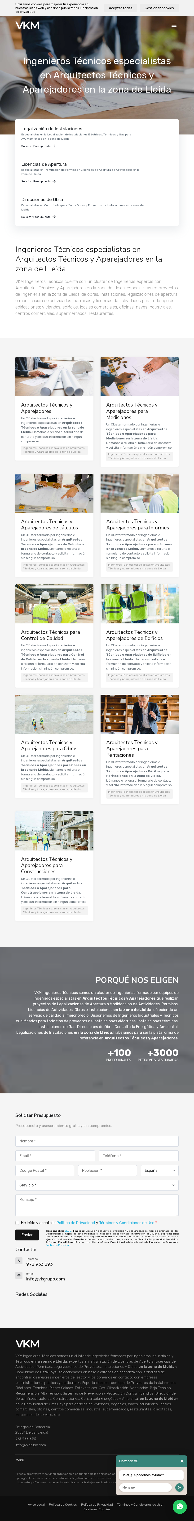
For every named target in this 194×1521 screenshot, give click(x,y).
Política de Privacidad (76, 1223)
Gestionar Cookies (97, 1509)
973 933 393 (25, 1438)
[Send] (179, 1487)
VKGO (68, 1231)
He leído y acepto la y (89, 1223)
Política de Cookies (63, 1504)
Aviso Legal (36, 1504)
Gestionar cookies (159, 8)
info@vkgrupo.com (30, 1445)
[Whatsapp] (180, 1507)
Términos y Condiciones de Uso (126, 1223)
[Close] (182, 1461)
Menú (19, 1460)
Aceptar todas (120, 8)
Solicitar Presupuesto (36, 146)
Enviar (27, 1235)
